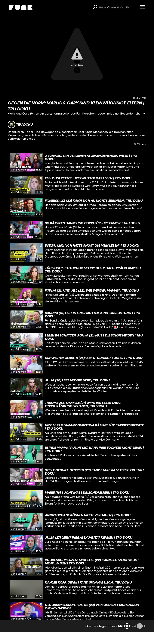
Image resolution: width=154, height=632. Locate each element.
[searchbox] (117, 7)
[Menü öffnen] (142, 7)
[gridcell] (77, 162)
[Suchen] (94, 7)
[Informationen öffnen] (143, 114)
